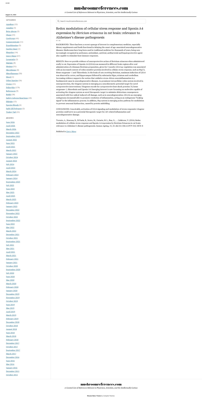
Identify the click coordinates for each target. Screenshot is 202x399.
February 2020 (12, 287)
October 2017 (12, 346)
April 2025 (10, 146)
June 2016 (10, 360)
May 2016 (10, 364)
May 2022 (10, 227)
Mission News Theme (94, 396)
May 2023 (10, 192)
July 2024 (10, 164)
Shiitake (9, 101)
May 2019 (10, 308)
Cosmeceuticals (12, 42)
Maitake (9, 63)
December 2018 (12, 322)
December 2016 (12, 357)
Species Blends (12, 105)
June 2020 (10, 276)
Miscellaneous (12, 73)
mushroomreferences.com (101, 8)
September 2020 (13, 269)
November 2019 (13, 297)
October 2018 (12, 325)
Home (7, 3)
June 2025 (10, 143)
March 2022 (11, 231)
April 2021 (10, 252)
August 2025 (11, 139)
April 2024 (10, 168)
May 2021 (10, 248)
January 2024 (11, 178)
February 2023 (12, 203)
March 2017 (11, 353)
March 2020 (11, 283)
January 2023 (11, 206)
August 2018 (11, 329)
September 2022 (13, 220)
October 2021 (12, 238)
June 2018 (10, 332)
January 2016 (11, 367)
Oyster (9, 84)
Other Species (12, 80)
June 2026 (10, 122)
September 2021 (13, 241)
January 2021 (11, 262)
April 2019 (10, 311)
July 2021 (10, 245)
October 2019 (12, 301)
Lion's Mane (11, 56)
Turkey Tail (11, 112)
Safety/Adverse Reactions (17, 98)
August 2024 (11, 161)
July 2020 (10, 273)
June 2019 (10, 304)
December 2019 (12, 294)
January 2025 (11, 153)
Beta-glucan (11, 31)
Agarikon (10, 24)
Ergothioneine (12, 45)
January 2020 (11, 290)
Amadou (9, 28)
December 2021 (12, 234)
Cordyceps (10, 38)
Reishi (8, 94)
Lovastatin (10, 59)
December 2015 (12, 371)
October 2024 (12, 157)
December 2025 (12, 132)
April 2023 (10, 196)
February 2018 (12, 339)
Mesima (9, 66)
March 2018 (11, 336)
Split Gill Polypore (14, 108)
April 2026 (10, 125)
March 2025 (11, 150)
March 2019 (11, 315)
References (10, 91)
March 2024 (11, 171)
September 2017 (13, 350)
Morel (8, 77)
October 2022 (12, 217)
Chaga (8, 35)
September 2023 (13, 182)
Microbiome (11, 70)
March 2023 (11, 199)
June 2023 (10, 189)
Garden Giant (11, 49)
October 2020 (12, 266)
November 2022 (13, 213)
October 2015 (12, 375)
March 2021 (11, 255)
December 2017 (12, 343)
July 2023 (10, 185)
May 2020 (10, 280)
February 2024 (12, 175)
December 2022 (12, 210)
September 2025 (13, 136)
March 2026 (11, 129)
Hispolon (10, 52)
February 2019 (12, 318)
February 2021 (12, 259)
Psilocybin (10, 87)
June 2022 (10, 224)
